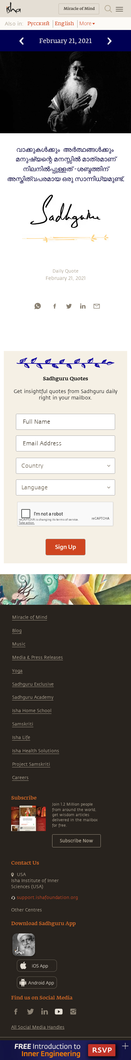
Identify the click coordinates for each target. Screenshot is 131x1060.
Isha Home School (32, 710)
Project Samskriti (31, 764)
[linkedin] (82, 306)
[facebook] (54, 306)
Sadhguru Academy (32, 697)
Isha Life (21, 737)
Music (18, 644)
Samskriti (22, 724)
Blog (17, 630)
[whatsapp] (37, 306)
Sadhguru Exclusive (33, 684)
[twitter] (68, 306)
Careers (20, 777)
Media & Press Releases (37, 657)
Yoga (17, 671)
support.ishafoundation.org (47, 897)
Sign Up (65, 547)
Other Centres (26, 910)
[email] (96, 306)
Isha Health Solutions (35, 751)
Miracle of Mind (29, 617)
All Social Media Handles (38, 1027)
